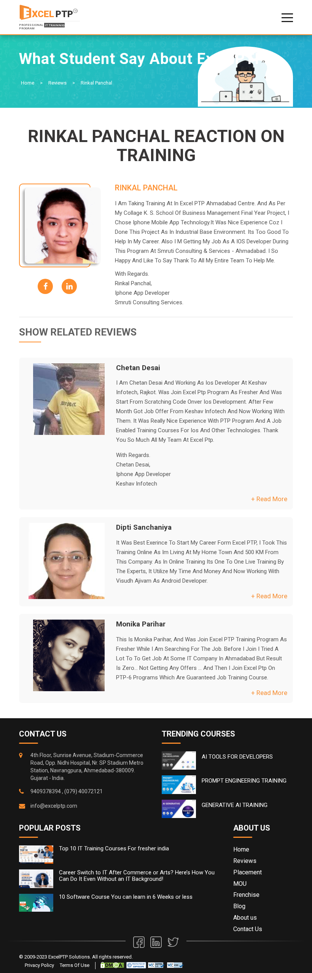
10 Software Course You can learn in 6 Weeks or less (126, 897)
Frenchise (246, 894)
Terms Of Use (74, 965)
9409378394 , (46, 791)
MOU (240, 883)
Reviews (57, 83)
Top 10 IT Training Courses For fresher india (114, 848)
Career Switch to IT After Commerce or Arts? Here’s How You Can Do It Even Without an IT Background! (137, 875)
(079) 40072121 (83, 791)
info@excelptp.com (53, 806)
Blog (239, 906)
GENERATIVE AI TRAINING (234, 805)
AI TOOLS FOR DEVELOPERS (237, 756)
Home (27, 83)
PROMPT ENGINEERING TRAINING (244, 780)
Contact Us (247, 929)
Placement (247, 872)
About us (245, 917)
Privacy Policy (39, 965)
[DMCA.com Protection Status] (112, 964)
